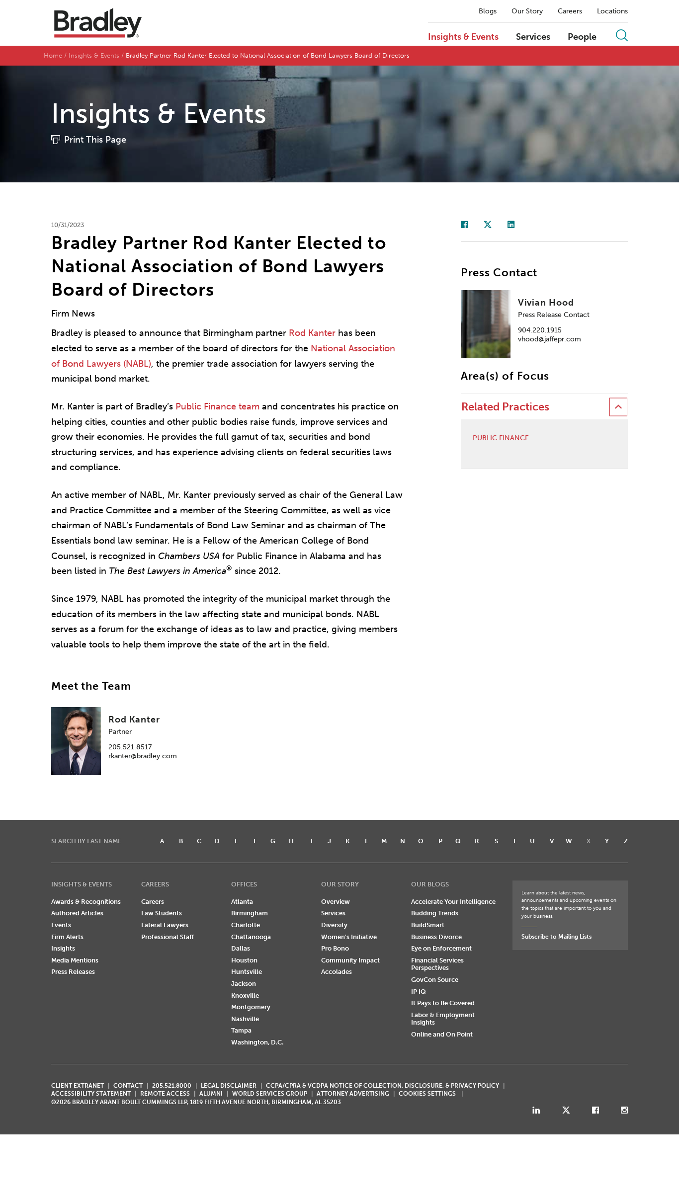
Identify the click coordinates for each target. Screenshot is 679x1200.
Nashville (245, 1019)
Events (61, 925)
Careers (570, 11)
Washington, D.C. (257, 1042)
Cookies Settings (427, 1093)
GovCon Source (434, 979)
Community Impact (350, 960)
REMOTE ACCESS (165, 1093)
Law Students (161, 913)
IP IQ (418, 991)
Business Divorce (436, 937)
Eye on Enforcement (441, 948)
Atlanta (242, 901)
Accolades (336, 971)
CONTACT (128, 1085)
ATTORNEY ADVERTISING (353, 1093)
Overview (335, 901)
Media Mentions (74, 960)
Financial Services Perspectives (437, 964)
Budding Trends (434, 913)
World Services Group (269, 1093)
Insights (63, 948)
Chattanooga (251, 937)
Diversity (334, 925)
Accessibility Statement (91, 1093)
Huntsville (246, 971)
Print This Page (95, 139)
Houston (244, 960)
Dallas (240, 948)
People (582, 37)
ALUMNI (211, 1093)
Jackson (243, 983)
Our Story (527, 11)
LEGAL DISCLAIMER (228, 1085)
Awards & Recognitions (86, 901)
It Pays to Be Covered (443, 1003)
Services (533, 37)
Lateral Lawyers (164, 925)
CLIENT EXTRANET (77, 1085)
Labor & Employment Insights (443, 1019)
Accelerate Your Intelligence (453, 901)
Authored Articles (77, 913)
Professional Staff (167, 937)
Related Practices (505, 406)
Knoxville (245, 995)
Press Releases (73, 971)
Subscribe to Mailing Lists (556, 936)
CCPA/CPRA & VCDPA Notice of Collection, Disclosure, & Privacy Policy (382, 1085)
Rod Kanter (312, 332)
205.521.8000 (171, 1085)
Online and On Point (442, 1034)
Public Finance (501, 438)
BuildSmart (427, 925)
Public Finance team (217, 406)
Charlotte (245, 925)
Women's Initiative (349, 937)
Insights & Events (463, 37)
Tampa (241, 1030)
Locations (612, 11)
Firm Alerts (67, 937)
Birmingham (249, 913)
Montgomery (250, 1007)
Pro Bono (335, 948)
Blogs (488, 11)
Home (53, 55)
